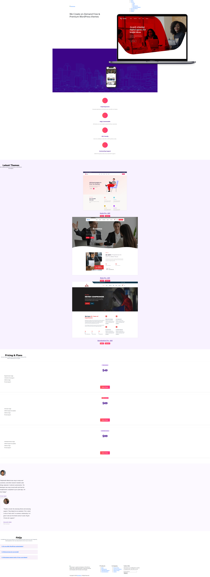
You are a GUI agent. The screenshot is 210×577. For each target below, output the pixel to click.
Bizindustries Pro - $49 (105, 340)
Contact (132, 11)
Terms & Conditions (117, 569)
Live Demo (107, 216)
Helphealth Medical (136, 7)
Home (132, 0)
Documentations (134, 8)
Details (102, 216)
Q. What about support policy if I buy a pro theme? (14, 557)
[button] (19, 546)
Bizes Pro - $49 (105, 278)
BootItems (79, 575)
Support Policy (116, 570)
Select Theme (105, 387)
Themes (132, 2)
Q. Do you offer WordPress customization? (12, 546)
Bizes (133, 4)
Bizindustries (135, 6)
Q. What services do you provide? (10, 552)
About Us (133, 9)
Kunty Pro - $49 (105, 213)
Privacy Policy (116, 567)
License (114, 571)
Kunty (133, 3)
